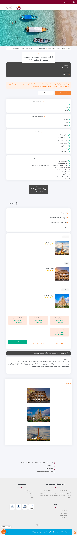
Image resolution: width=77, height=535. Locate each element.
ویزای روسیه (63, 515)
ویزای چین (64, 513)
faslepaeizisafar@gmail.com (45, 472)
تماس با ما (30, 493)
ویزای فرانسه (63, 511)
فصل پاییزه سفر (66, 49)
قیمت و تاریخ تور (63, 93)
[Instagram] (40, 525)
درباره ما (31, 495)
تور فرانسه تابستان (40, 49)
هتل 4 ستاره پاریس (49, 242)
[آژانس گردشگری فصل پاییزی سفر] (13, 7)
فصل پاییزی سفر (28, 491)
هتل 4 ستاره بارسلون (49, 295)
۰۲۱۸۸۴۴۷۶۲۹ (49, 466)
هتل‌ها (46, 93)
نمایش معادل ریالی (59, 343)
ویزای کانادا (64, 518)
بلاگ (32, 498)
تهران (60, 161)
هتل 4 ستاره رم (50, 268)
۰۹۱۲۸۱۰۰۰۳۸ (49, 469)
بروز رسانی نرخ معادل (38, 343)
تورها (58, 49)
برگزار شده (17, 342)
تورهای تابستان (51, 49)
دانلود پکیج (11, 203)
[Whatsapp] (36, 525)
